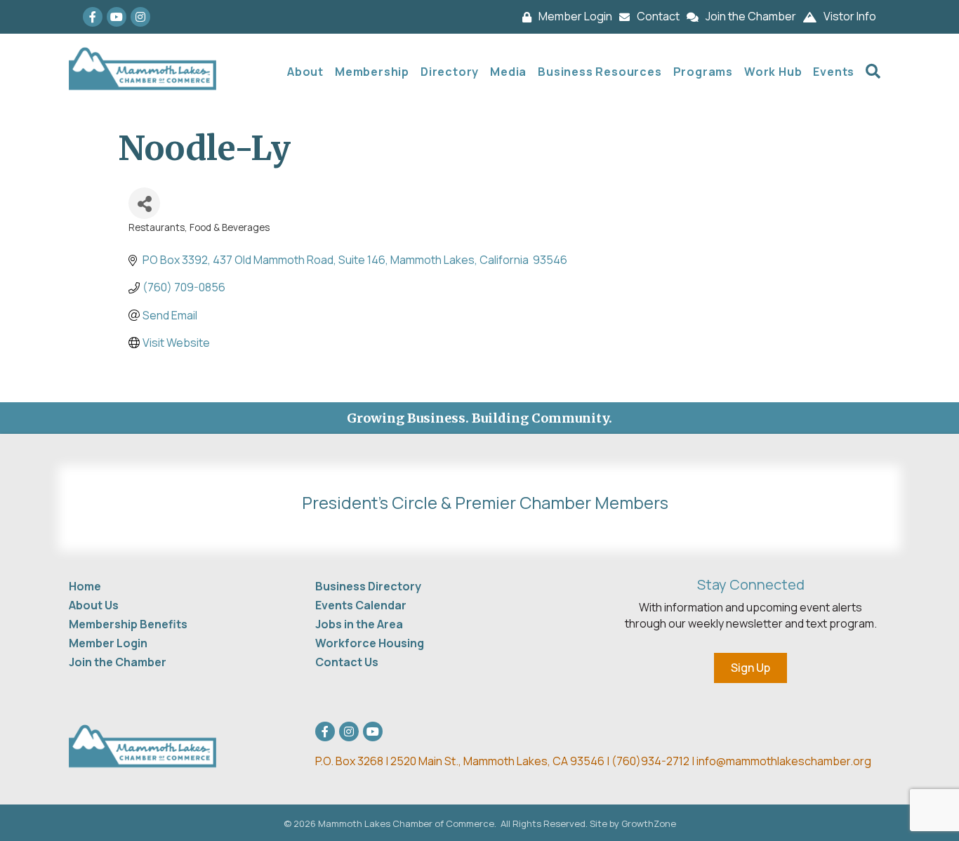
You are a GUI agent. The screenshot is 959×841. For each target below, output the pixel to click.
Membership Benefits (128, 624)
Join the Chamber (117, 662)
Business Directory (368, 586)
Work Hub (773, 71)
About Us (94, 605)
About (305, 71)
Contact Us (346, 662)
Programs (703, 71)
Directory (450, 71)
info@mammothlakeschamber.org (783, 761)
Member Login (108, 643)
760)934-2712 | (656, 761)
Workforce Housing (369, 643)
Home (85, 586)
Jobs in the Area (359, 624)
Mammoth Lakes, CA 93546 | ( (465, 761)
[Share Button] (144, 203)
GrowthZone (648, 823)
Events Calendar (360, 605)
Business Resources (599, 71)
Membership (372, 71)
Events (833, 71)
